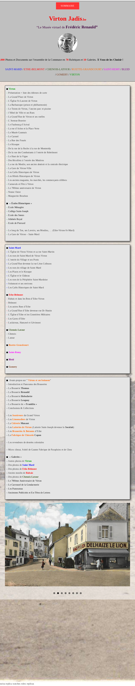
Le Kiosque (13, 144)
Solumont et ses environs (20, 283)
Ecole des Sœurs (16, 215)
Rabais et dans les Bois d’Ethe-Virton (26, 299)
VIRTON (75, 74)
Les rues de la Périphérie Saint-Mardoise (27, 279)
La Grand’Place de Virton (20, 97)
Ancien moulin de (20, 473)
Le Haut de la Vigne (18, 156)
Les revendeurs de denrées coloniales (26, 442)
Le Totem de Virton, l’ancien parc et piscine (29, 109)
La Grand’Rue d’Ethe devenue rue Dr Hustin (30, 310)
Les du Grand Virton (24, 415)
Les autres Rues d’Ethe (19, 306)
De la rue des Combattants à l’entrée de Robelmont (32, 152)
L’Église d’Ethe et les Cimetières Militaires (29, 314)
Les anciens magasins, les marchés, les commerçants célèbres (37, 180)
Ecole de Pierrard (16, 223)
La (18, 423)
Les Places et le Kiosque (20, 272)
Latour (10, 338)
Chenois (12, 334)
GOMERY (62, 74)
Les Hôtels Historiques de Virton (24, 176)
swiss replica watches (10, 684)
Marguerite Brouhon (18, 196)
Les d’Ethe (24, 431)
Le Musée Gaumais (17, 132)
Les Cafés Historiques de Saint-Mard (26, 287)
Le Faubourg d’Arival (18, 124)
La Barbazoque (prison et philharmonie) (27, 105)
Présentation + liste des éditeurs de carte (27, 93)
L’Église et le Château (19, 275)
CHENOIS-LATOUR (58, 69)
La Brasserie (18, 388)
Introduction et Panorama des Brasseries (27, 384)
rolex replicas (27, 684)
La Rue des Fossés (17, 140)
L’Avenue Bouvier (17, 120)
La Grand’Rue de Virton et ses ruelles (26, 116)
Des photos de (21, 465)
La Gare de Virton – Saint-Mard (23, 234)
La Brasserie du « (22, 404)
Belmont (12, 302)
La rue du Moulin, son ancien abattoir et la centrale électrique (38, 164)
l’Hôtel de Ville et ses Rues (21, 113)
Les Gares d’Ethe (16, 318)
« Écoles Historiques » (20, 203)
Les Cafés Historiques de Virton (23, 172)
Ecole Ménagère (16, 207)
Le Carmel (13, 136)
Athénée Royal (15, 219)
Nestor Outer (14, 192)
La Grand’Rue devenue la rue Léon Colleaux (30, 263)
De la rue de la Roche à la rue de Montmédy (29, 148)
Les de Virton (21, 419)
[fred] (67, 34)
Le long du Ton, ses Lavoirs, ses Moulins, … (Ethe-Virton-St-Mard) (41, 230)
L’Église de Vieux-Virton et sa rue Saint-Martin (31, 252)
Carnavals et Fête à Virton (20, 184)
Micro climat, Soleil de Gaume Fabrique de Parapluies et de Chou (40, 449)
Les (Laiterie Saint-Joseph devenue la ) (41, 427)
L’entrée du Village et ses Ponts (23, 259)
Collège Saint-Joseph (18, 211)
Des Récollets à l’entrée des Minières (26, 160)
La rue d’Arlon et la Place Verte (23, 128)
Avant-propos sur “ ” (30, 380)
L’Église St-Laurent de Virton (22, 101)
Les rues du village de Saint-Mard (24, 268)
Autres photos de (20, 461)
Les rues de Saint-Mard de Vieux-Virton (27, 256)
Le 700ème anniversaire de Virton (24, 188)
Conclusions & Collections (21, 408)
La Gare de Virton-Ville (19, 168)
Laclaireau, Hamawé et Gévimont (24, 322)
